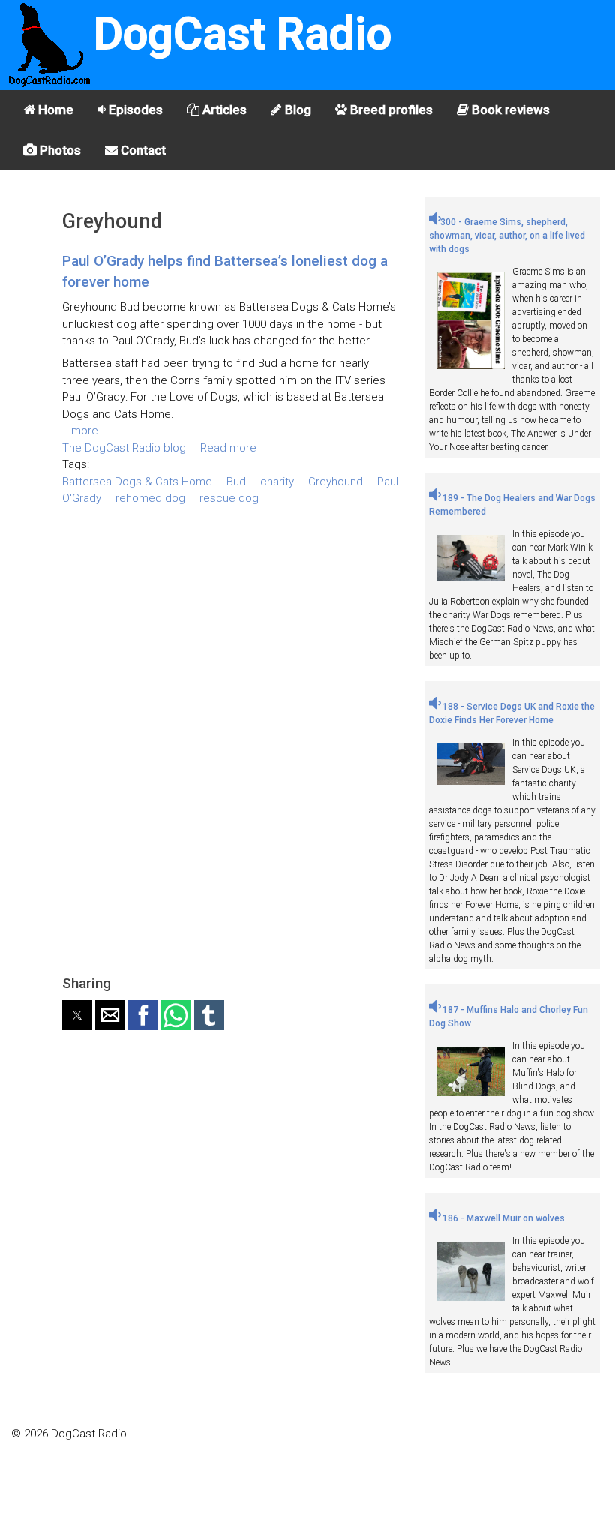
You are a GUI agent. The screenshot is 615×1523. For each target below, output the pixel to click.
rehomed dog (150, 498)
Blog (296, 109)
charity (277, 481)
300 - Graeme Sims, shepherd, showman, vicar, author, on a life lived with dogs (507, 235)
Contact (142, 150)
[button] (77, 1015)
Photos (59, 150)
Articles (223, 109)
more (84, 430)
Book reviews (509, 109)
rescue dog (229, 498)
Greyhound (335, 481)
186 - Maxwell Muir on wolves (502, 1218)
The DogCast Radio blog (124, 448)
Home (54, 109)
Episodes (134, 109)
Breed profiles (390, 109)
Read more (228, 448)
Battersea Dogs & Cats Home (137, 481)
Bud (236, 481)
